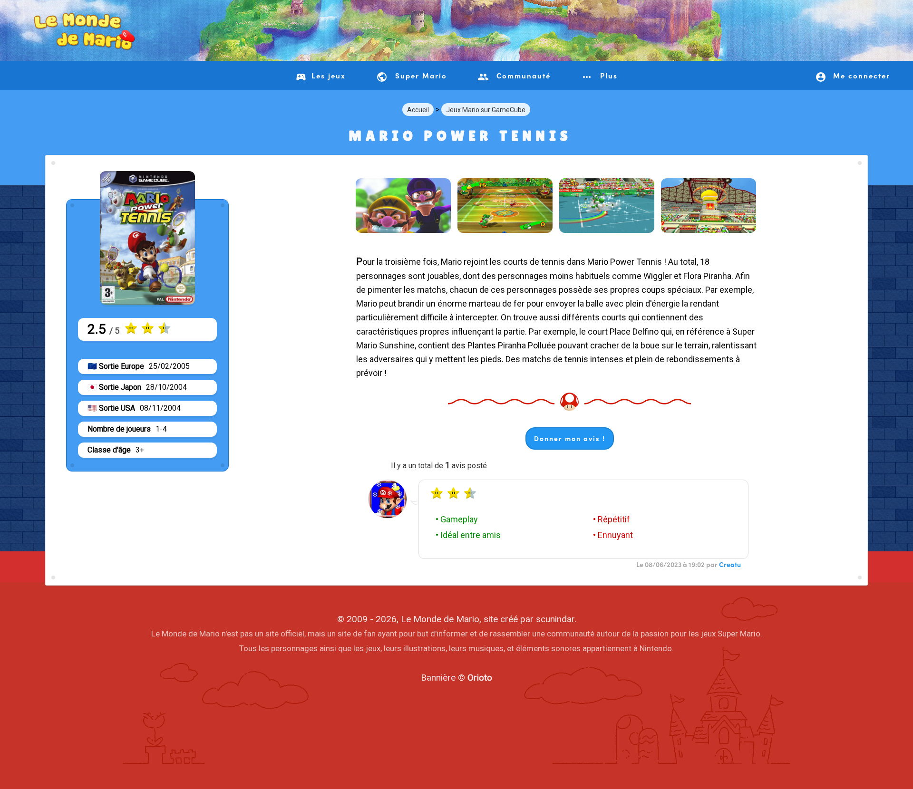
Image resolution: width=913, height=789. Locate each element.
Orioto (479, 677)
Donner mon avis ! (569, 438)
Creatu (730, 564)
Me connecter (852, 76)
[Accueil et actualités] (85, 31)
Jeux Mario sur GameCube (485, 110)
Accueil (418, 110)
